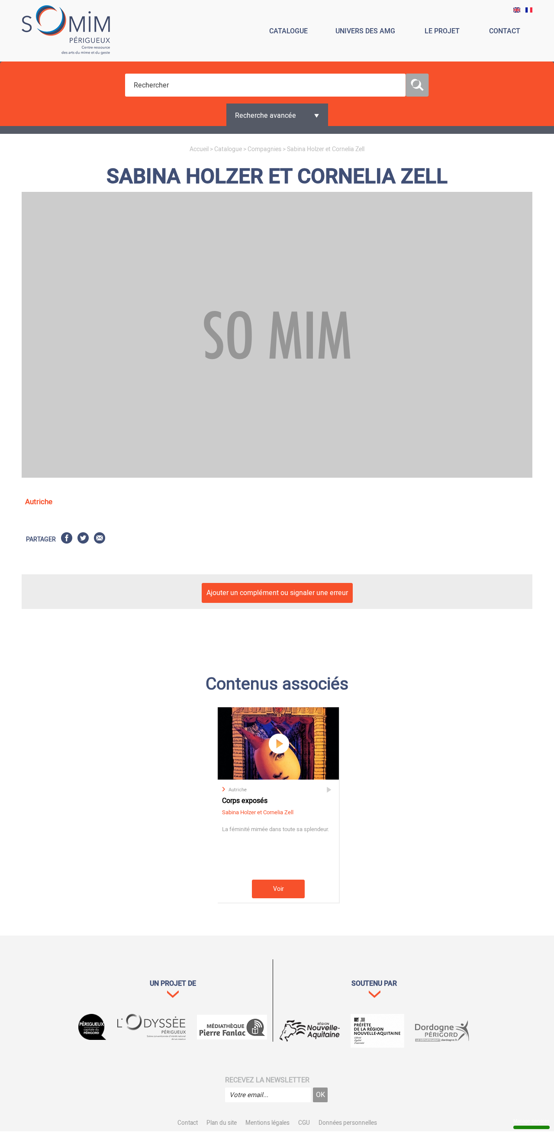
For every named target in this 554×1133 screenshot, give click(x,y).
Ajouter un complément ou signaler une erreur (277, 593)
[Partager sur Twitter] (83, 539)
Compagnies (264, 149)
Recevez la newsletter (267, 1080)
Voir (278, 888)
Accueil (199, 149)
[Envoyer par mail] (99, 539)
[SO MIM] (66, 31)
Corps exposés (244, 801)
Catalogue (228, 149)
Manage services (531, 1120)
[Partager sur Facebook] (66, 539)
